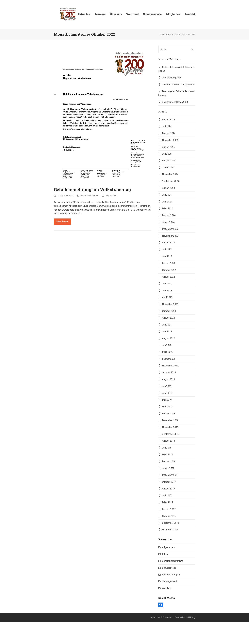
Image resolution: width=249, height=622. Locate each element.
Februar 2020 (169, 359)
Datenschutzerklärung (185, 617)
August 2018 (168, 440)
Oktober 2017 (169, 482)
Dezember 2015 (170, 529)
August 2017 (168, 488)
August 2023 (168, 242)
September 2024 (170, 181)
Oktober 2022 (169, 270)
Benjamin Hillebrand (89, 195)
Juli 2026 (166, 126)
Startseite (164, 34)
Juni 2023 (167, 256)
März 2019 (167, 406)
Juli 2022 (166, 283)
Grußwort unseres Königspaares (178, 84)
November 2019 (170, 365)
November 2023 (170, 235)
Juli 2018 (166, 447)
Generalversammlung (172, 561)
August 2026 (168, 119)
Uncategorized (169, 581)
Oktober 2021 (169, 311)
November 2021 (170, 304)
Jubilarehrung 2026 (171, 77)
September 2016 (170, 522)
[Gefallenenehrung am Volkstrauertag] (102, 114)
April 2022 (167, 297)
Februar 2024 (169, 215)
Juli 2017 (166, 495)
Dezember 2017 (170, 475)
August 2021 (168, 317)
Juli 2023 (166, 249)
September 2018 (170, 434)
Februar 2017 (169, 509)
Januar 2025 (168, 167)
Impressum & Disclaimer (161, 617)
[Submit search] (192, 49)
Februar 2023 (169, 263)
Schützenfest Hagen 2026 (175, 102)
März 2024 (167, 208)
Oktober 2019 (169, 372)
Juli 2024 (166, 194)
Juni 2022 (167, 290)
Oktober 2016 (169, 516)
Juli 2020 (166, 345)
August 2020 (168, 338)
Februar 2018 (169, 461)
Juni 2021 (167, 331)
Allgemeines (111, 195)
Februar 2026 (169, 133)
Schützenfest (169, 567)
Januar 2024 (168, 222)
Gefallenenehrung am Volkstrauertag (92, 189)
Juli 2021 (166, 324)
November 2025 (170, 140)
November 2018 (170, 427)
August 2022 (168, 276)
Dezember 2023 (170, 229)
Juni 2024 (167, 201)
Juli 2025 (166, 153)
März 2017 (167, 502)
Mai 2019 (167, 399)
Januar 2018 (168, 468)
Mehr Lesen (62, 221)
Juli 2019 (166, 386)
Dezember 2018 (170, 420)
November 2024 (170, 174)
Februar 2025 (169, 160)
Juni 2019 (167, 393)
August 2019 (168, 379)
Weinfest (166, 588)
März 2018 (167, 454)
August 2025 (168, 147)
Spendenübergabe (171, 574)
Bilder (165, 554)
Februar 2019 (169, 413)
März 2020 (167, 352)
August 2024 (168, 188)
